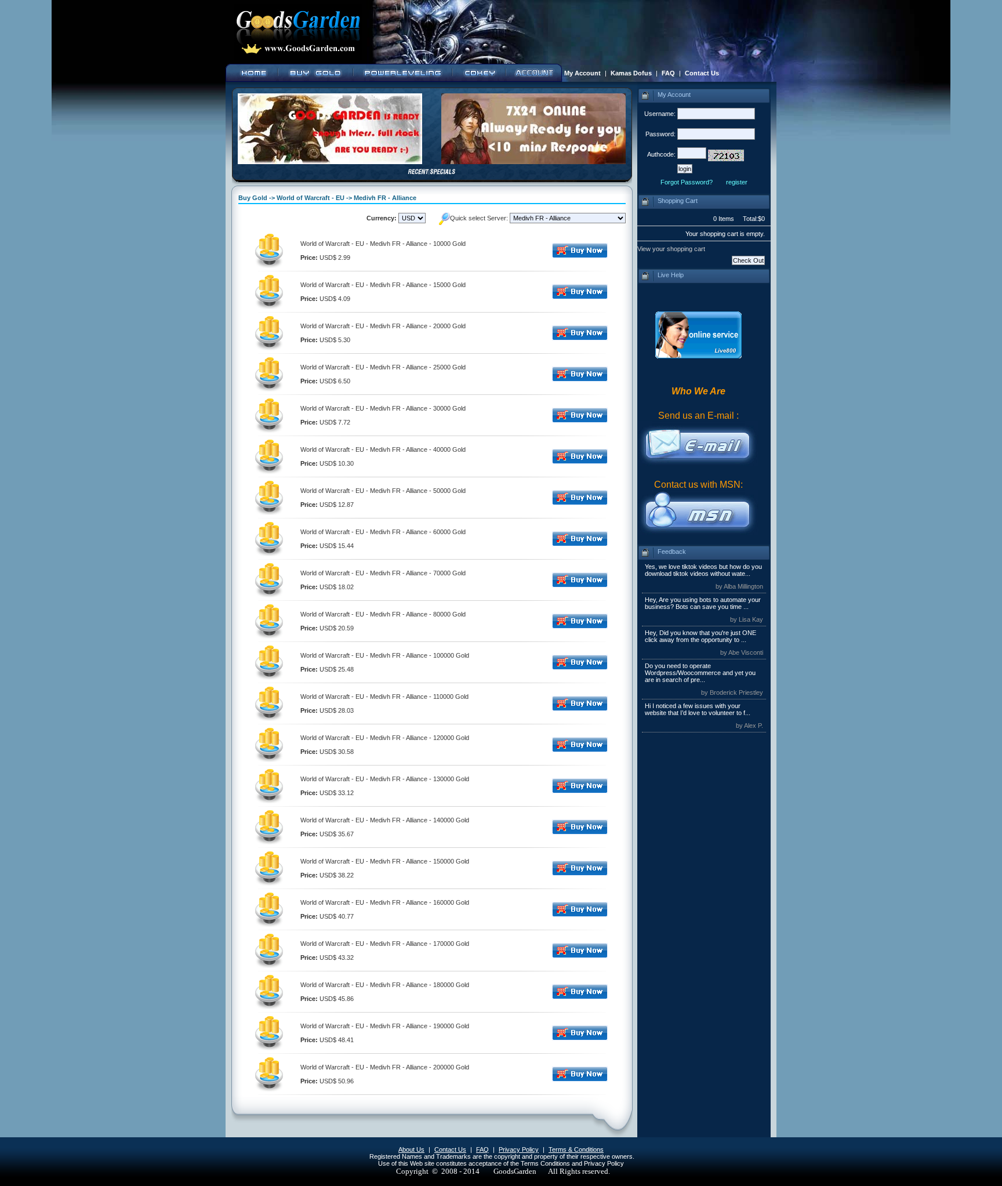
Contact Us (702, 73)
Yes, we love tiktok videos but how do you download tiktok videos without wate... (703, 570)
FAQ (668, 73)
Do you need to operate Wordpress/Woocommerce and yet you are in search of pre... (700, 672)
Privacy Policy (519, 1149)
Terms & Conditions (576, 1149)
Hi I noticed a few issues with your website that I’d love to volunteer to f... (697, 709)
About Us (411, 1149)
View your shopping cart (671, 248)
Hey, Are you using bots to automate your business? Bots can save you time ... (703, 603)
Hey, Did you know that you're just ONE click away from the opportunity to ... (700, 636)
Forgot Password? (686, 182)
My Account (582, 73)
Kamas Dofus (631, 73)
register (736, 182)
